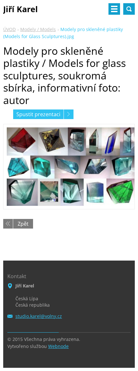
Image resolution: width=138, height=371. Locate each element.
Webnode (58, 346)
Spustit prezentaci (38, 114)
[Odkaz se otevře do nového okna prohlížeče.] (69, 166)
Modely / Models (38, 29)
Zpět (23, 223)
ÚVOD (9, 29)
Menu (114, 9)
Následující (68, 114)
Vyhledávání (129, 9)
